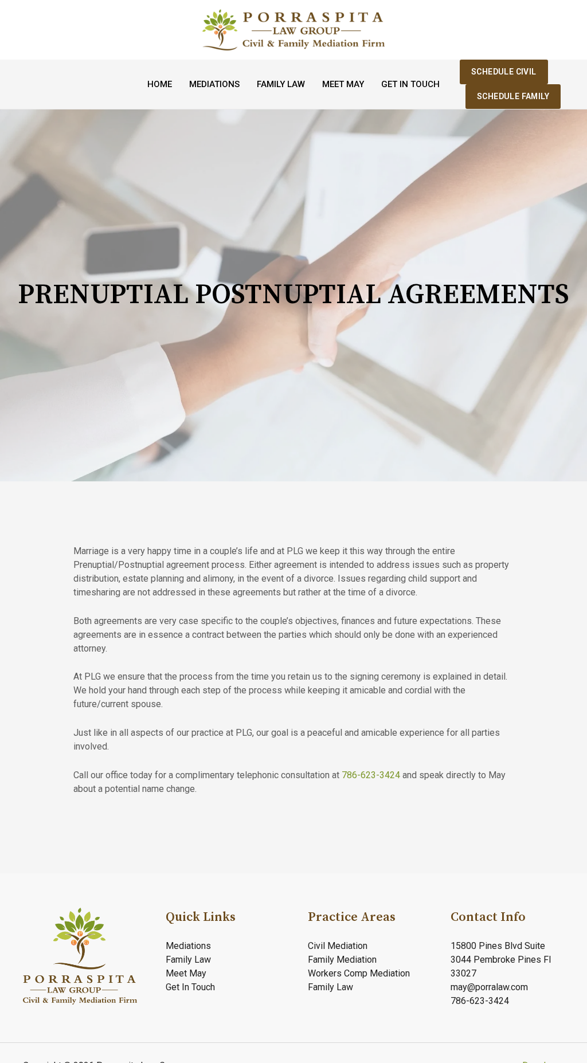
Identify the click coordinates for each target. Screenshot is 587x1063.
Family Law (281, 84)
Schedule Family (513, 96)
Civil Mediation (337, 945)
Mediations (214, 84)
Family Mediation (342, 959)
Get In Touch (410, 84)
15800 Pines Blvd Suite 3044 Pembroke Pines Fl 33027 (501, 959)
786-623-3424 (372, 775)
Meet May (343, 84)
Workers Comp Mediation (359, 973)
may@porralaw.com (489, 987)
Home (159, 84)
